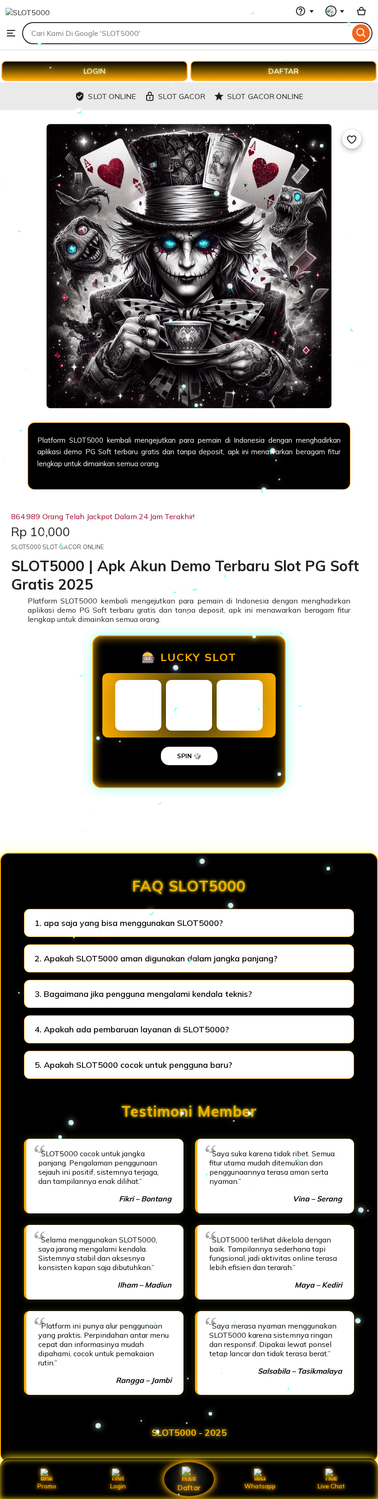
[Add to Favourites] (351, 139)
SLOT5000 (78, 600)
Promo (46, 1486)
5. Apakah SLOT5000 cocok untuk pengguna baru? (133, 1065)
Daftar (189, 1487)
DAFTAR (283, 71)
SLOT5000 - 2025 (189, 1432)
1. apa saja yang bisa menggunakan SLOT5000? (129, 923)
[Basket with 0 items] (361, 11)
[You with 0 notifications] (335, 11)
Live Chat (331, 1486)
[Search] (361, 33)
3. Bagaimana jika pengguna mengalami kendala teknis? (143, 994)
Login (118, 1486)
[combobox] (186, 33)
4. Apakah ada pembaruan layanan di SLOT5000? (132, 1029)
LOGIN (94, 71)
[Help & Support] (304, 11)
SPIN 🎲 (189, 756)
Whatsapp (260, 1486)
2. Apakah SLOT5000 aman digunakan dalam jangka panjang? (156, 958)
